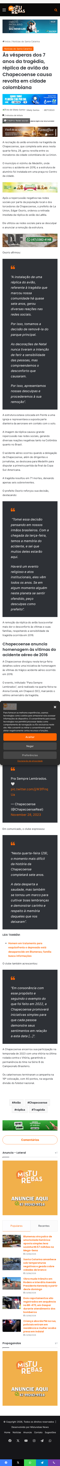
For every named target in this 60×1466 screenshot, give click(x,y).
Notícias (17, 1432)
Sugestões (50, 1432)
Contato (38, 1432)
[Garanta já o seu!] (30, 131)
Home (7, 1432)
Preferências (30, 755)
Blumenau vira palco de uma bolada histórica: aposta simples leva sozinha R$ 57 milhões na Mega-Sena (38, 1243)
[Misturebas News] (16, 10)
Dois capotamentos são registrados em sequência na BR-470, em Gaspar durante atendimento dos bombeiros (39, 1305)
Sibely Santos (32, 110)
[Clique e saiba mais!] (30, 26)
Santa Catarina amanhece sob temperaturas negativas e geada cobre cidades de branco (39, 1264)
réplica (20, 1109)
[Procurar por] (56, 11)
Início (7, 41)
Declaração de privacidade (30, 761)
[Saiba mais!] (30, 187)
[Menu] (4, 11)
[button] (55, 707)
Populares (16, 1225)
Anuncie (27, 1432)
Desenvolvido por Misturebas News (30, 1427)
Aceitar (30, 737)
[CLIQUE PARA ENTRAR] (30, 1125)
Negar (30, 746)
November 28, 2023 (26, 815)
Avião (17, 1102)
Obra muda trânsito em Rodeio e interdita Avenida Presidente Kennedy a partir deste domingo (40, 1284)
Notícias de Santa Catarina (26, 41)
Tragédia (39, 1109)
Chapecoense (38, 1102)
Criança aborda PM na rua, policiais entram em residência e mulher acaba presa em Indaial (39, 1326)
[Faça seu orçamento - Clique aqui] (30, 240)
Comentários (30, 1139)
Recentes (44, 1225)
